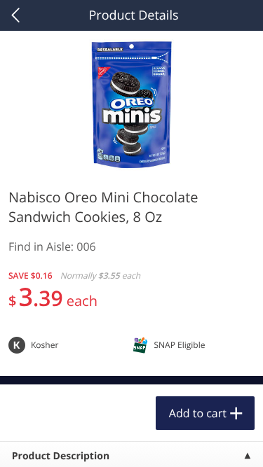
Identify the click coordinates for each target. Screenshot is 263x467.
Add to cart (198, 413)
